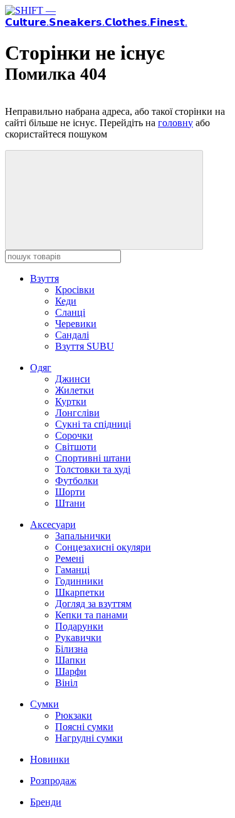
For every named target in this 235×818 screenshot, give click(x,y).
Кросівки (75, 289)
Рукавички (78, 637)
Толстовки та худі (92, 469)
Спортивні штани (93, 458)
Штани (70, 503)
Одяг (40, 367)
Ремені (69, 558)
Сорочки (74, 435)
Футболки (76, 480)
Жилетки (74, 390)
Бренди (45, 802)
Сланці (70, 312)
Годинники (79, 581)
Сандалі (72, 335)
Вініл (66, 682)
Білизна (71, 648)
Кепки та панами (91, 615)
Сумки (44, 704)
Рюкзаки (73, 715)
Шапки (70, 660)
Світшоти (76, 446)
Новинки (50, 759)
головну (175, 122)
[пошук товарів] (104, 200)
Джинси (72, 379)
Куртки (70, 401)
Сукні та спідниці (93, 424)
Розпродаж (53, 780)
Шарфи (70, 671)
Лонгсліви (77, 412)
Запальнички (83, 535)
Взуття (44, 278)
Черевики (76, 323)
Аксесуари (53, 524)
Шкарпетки (80, 592)
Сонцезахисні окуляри (103, 547)
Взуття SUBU (84, 346)
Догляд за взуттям (93, 603)
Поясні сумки (84, 726)
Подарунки (79, 626)
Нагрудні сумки (89, 738)
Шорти (70, 492)
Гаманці (72, 569)
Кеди (65, 301)
